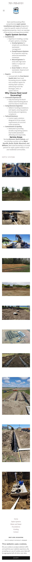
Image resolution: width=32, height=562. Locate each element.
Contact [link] (16, 532)
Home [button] (16, 519)
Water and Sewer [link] (16, 524)
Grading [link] (16, 529)
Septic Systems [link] (16, 522)
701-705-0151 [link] (16, 3)
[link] (16, 10)
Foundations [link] (16, 527)
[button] (4, 10)
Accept (16, 558)
